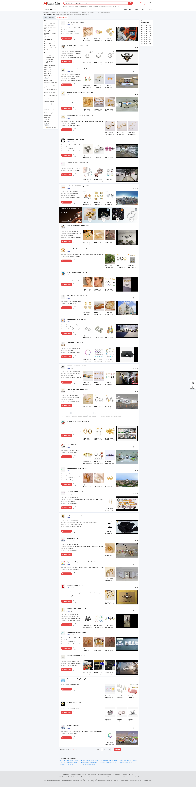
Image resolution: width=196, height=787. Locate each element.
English (57, 776)
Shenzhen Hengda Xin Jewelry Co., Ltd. (77, 69)
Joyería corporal (66, 416)
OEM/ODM (48, 55)
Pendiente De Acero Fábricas (126, 762)
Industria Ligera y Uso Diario (49, 31)
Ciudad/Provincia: (65, 33)
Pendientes (112, 413)
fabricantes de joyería (93, 6)
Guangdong (48, 115)
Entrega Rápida (49, 59)
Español (82, 776)
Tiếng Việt (138, 776)
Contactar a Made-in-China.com (104, 774)
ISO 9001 (47, 67)
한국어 (109, 776)
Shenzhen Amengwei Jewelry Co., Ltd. (77, 162)
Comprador (127, 9)
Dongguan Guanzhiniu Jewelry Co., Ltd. (77, 45)
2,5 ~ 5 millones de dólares (50, 96)
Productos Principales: (66, 29)
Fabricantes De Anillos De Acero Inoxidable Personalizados (89, 762)
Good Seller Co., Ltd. (72, 538)
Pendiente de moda (122, 413)
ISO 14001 (47, 71)
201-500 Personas (49, 110)
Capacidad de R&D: (65, 31)
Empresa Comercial (49, 42)
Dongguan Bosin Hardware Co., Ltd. (76, 609)
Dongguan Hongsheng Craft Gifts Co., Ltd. (78, 421)
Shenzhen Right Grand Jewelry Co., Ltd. (78, 389)
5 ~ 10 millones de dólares (50, 93)
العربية (114, 776)
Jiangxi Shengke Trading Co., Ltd (76, 655)
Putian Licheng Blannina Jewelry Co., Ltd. (78, 225)
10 (70, 749)
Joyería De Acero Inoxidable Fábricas (87, 764)
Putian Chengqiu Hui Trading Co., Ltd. (77, 296)
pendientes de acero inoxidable (79, 416)
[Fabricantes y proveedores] (51, 3)
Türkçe (133, 776)
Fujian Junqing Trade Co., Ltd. (75, 585)
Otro (46, 50)
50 (76, 749)
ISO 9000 (47, 69)
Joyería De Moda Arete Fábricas (66, 764)
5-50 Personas (48, 104)
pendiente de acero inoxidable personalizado (110, 416)
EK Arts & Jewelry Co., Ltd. (74, 702)
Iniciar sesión (150, 4)
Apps (143, 9)
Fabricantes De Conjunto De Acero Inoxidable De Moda (129, 760)
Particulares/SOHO (49, 46)
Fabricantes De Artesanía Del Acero (149, 43)
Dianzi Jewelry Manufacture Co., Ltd (77, 272)
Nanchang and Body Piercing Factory (78, 679)
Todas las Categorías (50, 9)
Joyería (74, 413)
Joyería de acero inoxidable (100, 413)
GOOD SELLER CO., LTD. (73, 726)
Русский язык (104, 776)
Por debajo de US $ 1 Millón (50, 83)
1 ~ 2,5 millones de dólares (50, 86)
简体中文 (62, 776)
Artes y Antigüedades (50, 23)
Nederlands (119, 776)
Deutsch (87, 776)
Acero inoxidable (93, 416)
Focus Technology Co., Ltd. (95, 779)
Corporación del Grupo (50, 48)
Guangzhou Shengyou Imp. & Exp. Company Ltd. (80, 116)
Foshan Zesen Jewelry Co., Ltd (75, 22)
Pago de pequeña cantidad (49, 61)
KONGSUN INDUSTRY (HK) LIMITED (76, 366)
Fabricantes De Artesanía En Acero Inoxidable (89, 760)
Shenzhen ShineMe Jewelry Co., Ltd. (77, 249)
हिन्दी (124, 776)
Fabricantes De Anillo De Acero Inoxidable (68, 762)
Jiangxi (46, 123)
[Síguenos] (129, 774)
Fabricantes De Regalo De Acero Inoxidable (69, 760)
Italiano (97, 776)
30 (73, 749)
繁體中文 (67, 776)
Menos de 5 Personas (50, 108)
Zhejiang (47, 117)
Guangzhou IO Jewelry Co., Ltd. (75, 139)
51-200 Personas (49, 106)
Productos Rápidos (116, 774)
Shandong (47, 121)
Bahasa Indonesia (146, 776)
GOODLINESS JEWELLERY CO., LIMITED (78, 186)
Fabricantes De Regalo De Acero (148, 41)
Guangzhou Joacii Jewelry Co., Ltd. (76, 632)
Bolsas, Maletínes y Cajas (50, 27)
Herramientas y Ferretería (50, 34)
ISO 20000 (47, 73)
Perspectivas (124, 774)
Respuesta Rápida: (65, 80)
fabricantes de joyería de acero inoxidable (107, 6)
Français (77, 776)
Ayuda (136, 9)
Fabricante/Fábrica (49, 44)
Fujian (46, 119)
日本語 (72, 776)
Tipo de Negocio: (65, 27)
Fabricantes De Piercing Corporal (149, 31)
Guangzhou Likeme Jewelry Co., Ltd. (77, 468)
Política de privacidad (91, 774)
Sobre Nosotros (66, 774)
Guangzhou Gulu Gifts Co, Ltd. (75, 342)
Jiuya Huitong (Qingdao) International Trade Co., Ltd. (81, 562)
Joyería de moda (66, 413)
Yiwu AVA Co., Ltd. (72, 445)
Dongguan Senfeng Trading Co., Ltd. (77, 515)
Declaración (73, 774)
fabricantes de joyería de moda (81, 6)
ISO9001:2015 (48, 75)
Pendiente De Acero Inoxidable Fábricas (108, 762)
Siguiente (117, 749)
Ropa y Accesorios (49, 25)
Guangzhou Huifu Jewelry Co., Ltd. (76, 319)
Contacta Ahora (67, 38)
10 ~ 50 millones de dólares (50, 89)
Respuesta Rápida (50, 57)
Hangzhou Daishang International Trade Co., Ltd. (80, 92)
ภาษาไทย (128, 776)
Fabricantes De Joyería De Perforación (150, 35)
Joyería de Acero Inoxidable (85, 413)
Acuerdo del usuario (81, 774)
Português (92, 776)
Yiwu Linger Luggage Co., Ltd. (75, 491)
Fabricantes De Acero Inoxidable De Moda (108, 760)
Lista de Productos (49, 17)
